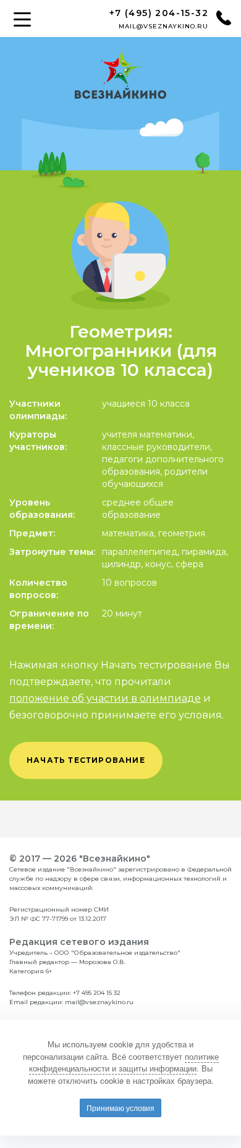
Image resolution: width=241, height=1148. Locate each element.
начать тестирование (86, 760)
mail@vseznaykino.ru (163, 26)
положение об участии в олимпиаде (105, 698)
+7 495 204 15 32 (96, 993)
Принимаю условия (120, 1107)
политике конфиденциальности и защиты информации (124, 1062)
